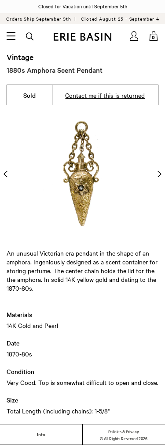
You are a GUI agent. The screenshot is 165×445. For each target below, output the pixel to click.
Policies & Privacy (123, 431)
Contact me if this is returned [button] (105, 95)
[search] (30, 36)
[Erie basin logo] (82, 36)
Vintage (20, 57)
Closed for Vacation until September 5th (82, 6)
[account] (134, 36)
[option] (82, 174)
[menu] (11, 36)
